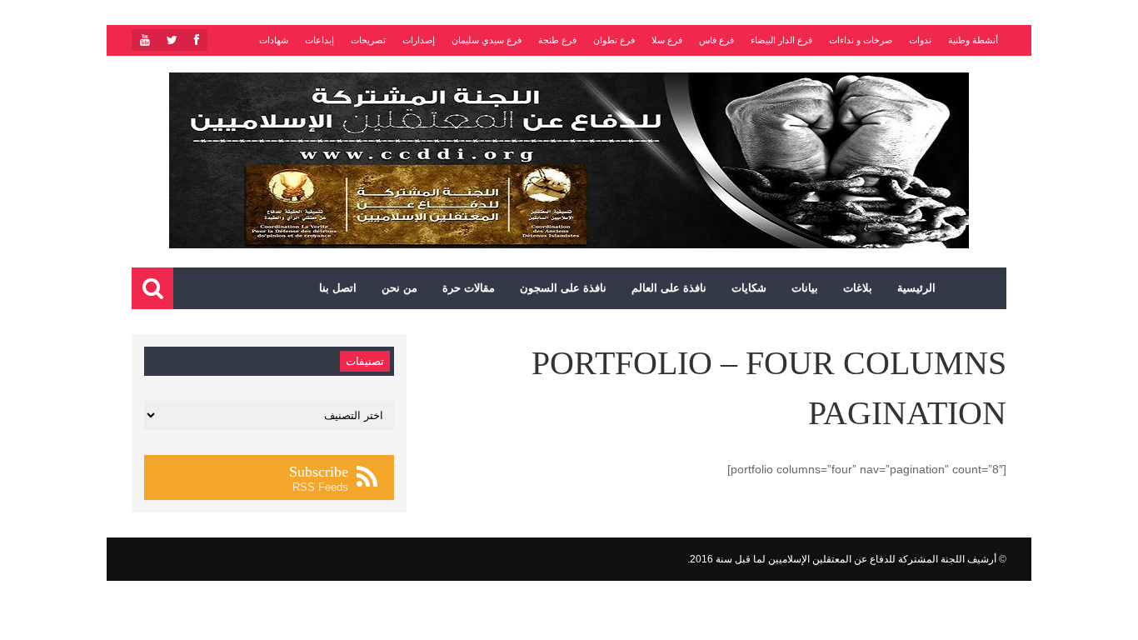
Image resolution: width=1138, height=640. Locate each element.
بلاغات (857, 288)
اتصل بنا (338, 288)
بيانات (804, 288)
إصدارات (418, 40)
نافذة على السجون (563, 288)
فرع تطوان (614, 40)
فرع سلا (666, 40)
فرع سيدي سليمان (487, 40)
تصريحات (368, 40)
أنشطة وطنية (973, 40)
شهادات (273, 40)
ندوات (920, 40)
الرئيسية (916, 288)
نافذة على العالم (668, 288)
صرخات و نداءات (860, 40)
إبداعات (319, 40)
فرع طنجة (557, 40)
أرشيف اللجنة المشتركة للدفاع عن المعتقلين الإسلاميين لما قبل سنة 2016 (843, 559)
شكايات (748, 288)
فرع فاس (716, 40)
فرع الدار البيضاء (781, 40)
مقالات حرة (468, 288)
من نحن (399, 288)
